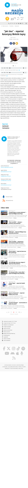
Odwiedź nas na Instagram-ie (15, 23)
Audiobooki (5, 126)
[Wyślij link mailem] (16, 43)
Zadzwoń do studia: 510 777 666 (10, 321)
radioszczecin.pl (6, 328)
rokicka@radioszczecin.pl (6, 171)
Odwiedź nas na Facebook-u (11, 23)
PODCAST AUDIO (9, 196)
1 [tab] (13, 66)
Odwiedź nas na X (13, 23)
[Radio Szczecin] (14, 12)
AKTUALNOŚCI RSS (9, 200)
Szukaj (23, 23)
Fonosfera (11, 26)
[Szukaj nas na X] (8, 346)
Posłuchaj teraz (6, 335)
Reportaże (17, 26)
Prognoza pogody (7, 326)
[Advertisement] (14, 387)
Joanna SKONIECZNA (13, 39)
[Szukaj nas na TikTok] (18, 346)
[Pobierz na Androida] (12, 351)
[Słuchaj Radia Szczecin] (7, 5)
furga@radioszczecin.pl (6, 176)
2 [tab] (14, 66)
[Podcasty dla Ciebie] (22, 351)
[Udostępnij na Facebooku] (11, 43)
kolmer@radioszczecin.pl (6, 185)
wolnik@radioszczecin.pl (6, 180)
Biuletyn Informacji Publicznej (9, 333)
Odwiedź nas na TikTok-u (17, 23)
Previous (1, 55)
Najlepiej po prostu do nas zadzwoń (9, 23)
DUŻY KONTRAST (6, 340)
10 (19, 312)
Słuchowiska (5, 128)
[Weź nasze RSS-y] (14, 356)
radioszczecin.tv (6, 331)
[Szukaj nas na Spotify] (23, 346)
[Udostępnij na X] (14, 43)
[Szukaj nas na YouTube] (7, 351)
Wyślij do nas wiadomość (21, 23)
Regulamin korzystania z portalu (15, 366)
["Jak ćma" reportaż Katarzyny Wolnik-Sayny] (13, 54)
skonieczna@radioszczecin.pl (7, 167)
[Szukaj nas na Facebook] (4, 346)
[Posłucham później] (19, 70)
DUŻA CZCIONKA (6, 338)
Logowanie (5, 337)
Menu (26, 23)
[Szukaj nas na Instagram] (13, 346)
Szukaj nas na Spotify (19, 23)
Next (26, 55)
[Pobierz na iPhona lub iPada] (17, 351)
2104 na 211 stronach (14, 314)
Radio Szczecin (5, 26)
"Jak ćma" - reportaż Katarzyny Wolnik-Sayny (13, 33)
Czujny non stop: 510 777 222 (9, 323)
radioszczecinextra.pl (7, 330)
